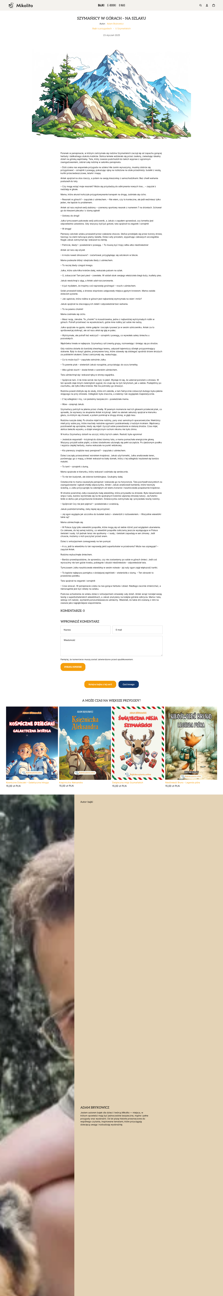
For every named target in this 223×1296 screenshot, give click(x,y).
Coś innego (129, 684)
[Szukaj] (200, 5)
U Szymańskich (123, 28)
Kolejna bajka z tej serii (100, 684)
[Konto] (207, 5)
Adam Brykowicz (115, 23)
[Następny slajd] (53, 743)
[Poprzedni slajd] (10, 743)
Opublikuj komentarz (73, 667)
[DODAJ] (53, 775)
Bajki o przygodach (102, 28)
